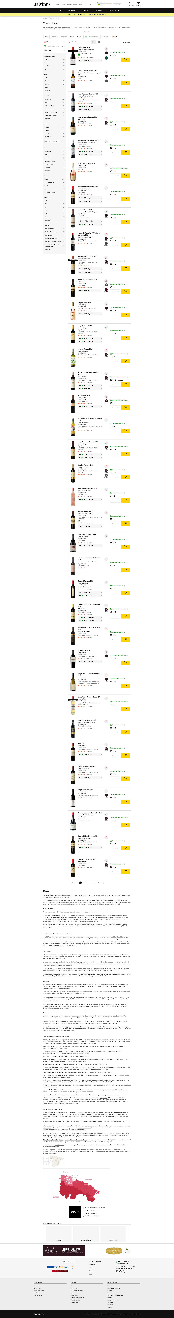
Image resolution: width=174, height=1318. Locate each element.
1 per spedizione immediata (119, 377)
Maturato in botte (54, 105)
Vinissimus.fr (38, 1288)
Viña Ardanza (47, 1128)
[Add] (125, 60)
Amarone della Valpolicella (115, 1295)
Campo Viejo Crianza (64, 1126)
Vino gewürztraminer (77, 1290)
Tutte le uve (74, 1302)
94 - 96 (54, 66)
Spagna (51, 18)
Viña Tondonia (103, 1006)
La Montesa (54, 1056)
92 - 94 (54, 62)
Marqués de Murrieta (121, 1006)
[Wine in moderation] (60, 1272)
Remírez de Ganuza (97, 974)
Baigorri (54, 976)
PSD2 (51, 1267)
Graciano (54, 167)
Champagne (74, 1295)
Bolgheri (109, 1297)
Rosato (54, 84)
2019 (54, 217)
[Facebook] (120, 1272)
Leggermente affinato (54, 115)
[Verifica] (61, 141)
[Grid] (98, 42)
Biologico (106, 36)
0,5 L (54, 189)
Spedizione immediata (92, 36)
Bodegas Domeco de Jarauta (54, 241)
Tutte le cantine (75, 1300)
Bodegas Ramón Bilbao (54, 238)
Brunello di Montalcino (113, 1300)
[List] (93, 42)
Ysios (59, 976)
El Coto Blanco (47, 1140)
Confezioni (115, 10)
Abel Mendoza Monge (54, 232)
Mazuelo (95, 1121)
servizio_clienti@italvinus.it (126, 1268)
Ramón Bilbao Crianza (77, 1126)
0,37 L (54, 185)
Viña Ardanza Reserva (49, 1064)
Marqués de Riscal (73, 974)
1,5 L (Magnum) (54, 182)
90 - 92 (54, 59)
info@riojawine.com (91, 1213)
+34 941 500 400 (90, 1210)
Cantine (85, 10)
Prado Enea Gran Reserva (50, 1072)
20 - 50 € (54, 133)
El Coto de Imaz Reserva (80, 1064)
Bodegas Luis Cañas (85, 974)
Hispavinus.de (38, 1295)
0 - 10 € (54, 127)
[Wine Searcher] (118, 1250)
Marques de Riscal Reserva (64, 1064)
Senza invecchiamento (54, 112)
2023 (54, 207)
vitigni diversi (72, 1112)
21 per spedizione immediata (120, 400)
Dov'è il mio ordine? (123, 1261)
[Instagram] (117, 1272)
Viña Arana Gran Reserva (65, 1072)
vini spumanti (103, 1098)
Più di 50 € (54, 137)
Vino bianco (74, 1288)
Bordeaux (73, 1293)
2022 (54, 204)
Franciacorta (111, 1286)
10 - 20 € (54, 130)
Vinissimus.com (38, 1286)
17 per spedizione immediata (120, 354)
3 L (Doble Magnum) (54, 192)
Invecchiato (64, 36)
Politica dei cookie (134, 1314)
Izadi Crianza (46, 1056)
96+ (54, 69)
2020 (54, 210)
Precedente (75, 882)
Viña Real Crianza (64, 1056)
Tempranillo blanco (80, 1135)
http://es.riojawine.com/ (92, 1216)
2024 (54, 213)
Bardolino (110, 1304)
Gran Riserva (54, 109)
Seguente (100, 882)
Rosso (46, 36)
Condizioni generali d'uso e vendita (106, 1314)
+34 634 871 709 (123, 1263)
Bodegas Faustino (108, 974)
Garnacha (54, 158)
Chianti (109, 1307)
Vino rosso (74, 1286)
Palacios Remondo (64, 1028)
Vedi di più (47, 118)
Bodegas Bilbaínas (54, 228)
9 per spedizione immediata (119, 446)
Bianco (72, 36)
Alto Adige (110, 1302)
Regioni (45, 18)
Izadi (116, 974)
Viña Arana (46, 1126)
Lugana (109, 1290)
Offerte (99, 10)
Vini (60, 10)
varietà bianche (59, 1145)
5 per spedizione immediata (119, 817)
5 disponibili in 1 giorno (118, 678)
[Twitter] (124, 1272)
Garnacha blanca (54, 164)
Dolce (54, 87)
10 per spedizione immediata (120, 168)
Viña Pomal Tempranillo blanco (52, 1142)
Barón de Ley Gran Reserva (81, 1072)
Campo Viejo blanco (57, 1140)
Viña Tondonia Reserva (84, 1128)
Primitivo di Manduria (113, 1288)
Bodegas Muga (54, 235)
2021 (54, 200)
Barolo (109, 1293)
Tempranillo (54, 36)
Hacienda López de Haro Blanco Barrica (76, 1140)
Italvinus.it (37, 1293)
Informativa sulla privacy (123, 1314)
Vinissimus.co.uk (39, 1290)
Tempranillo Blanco (54, 161)
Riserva (79, 36)
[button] (130, 4)
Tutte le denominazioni (77, 1297)
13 (95, 882)
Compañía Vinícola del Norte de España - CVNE (54, 245)
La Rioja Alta (111, 1006)
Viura (54, 154)
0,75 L (54, 179)
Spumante (71, 10)
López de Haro (76, 999)
